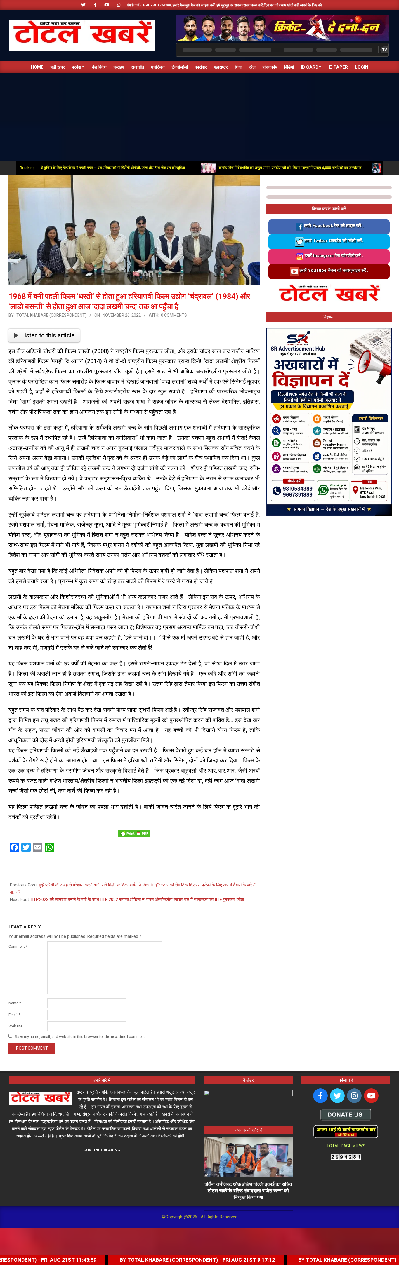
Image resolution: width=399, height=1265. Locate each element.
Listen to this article (47, 335)
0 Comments (174, 315)
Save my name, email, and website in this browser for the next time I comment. (80, 1036)
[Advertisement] (199, 117)
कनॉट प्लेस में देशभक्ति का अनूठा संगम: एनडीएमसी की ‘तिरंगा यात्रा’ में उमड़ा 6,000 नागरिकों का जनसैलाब (258, 167)
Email (14, 1015)
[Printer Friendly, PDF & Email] (134, 833)
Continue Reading (102, 1150)
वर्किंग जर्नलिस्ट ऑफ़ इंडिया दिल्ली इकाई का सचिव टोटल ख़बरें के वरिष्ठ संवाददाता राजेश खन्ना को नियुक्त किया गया (248, 1190)
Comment (17, 946)
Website (15, 1026)
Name (14, 1003)
